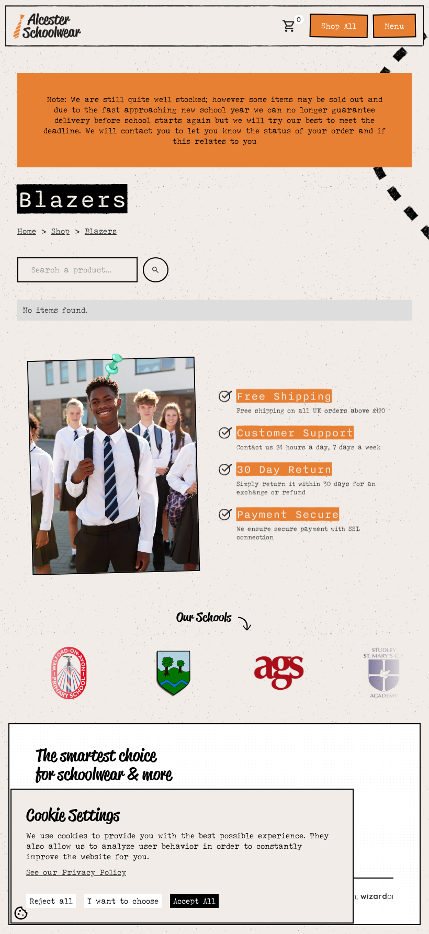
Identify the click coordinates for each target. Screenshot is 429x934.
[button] (289, 26)
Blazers (101, 230)
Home (26, 230)
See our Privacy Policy (76, 872)
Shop (60, 230)
